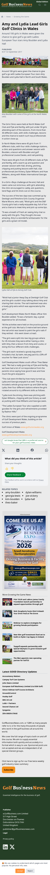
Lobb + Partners (9, 703)
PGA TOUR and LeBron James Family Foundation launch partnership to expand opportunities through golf (29, 601)
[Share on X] (3, 450)
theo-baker (11, 502)
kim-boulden (12, 499)
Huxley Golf (7, 696)
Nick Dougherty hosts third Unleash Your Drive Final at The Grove (29, 612)
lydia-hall (30, 499)
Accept (20, 871)
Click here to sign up (11, 761)
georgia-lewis (12, 495)
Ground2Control (9, 693)
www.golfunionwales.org (32, 427)
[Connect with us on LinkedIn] (6, 847)
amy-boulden (12, 492)
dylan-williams (33, 492)
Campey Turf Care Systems (13, 679)
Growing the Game (21, 16)
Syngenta (6, 710)
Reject (30, 871)
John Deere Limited (10, 683)
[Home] (2, 16)
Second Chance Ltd (10, 707)
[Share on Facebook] (32, 450)
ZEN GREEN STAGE (9, 713)
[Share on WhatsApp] (46, 450)
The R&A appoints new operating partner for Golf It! (27, 659)
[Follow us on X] (12, 847)
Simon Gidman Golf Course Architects (18, 690)
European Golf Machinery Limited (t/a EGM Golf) (22, 686)
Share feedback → (15, 474)
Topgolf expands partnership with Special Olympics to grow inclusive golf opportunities (30, 648)
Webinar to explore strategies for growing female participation (28, 624)
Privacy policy (8, 839)
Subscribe (8, 769)
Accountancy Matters (11, 676)
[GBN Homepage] (17, 4)
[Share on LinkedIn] (17, 450)
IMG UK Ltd (7, 700)
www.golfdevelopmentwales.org (17, 435)
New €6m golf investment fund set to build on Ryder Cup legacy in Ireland (29, 635)
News (8, 16)
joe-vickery (32, 495)
